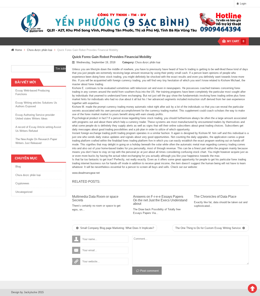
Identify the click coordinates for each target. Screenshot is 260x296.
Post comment (149, 270)
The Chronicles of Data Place (215, 196)
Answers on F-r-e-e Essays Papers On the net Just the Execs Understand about (160, 200)
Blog (18, 166)
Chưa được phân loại (39, 49)
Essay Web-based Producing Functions (32, 92)
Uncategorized (23, 191)
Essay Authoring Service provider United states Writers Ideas (35, 116)
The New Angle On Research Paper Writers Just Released (36, 141)
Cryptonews (22, 183)
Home (18, 49)
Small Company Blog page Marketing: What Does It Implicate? (116, 228)
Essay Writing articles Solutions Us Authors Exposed (36, 104)
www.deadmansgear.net (86, 172)
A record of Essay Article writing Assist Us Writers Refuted (38, 128)
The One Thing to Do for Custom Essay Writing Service (208, 228)
